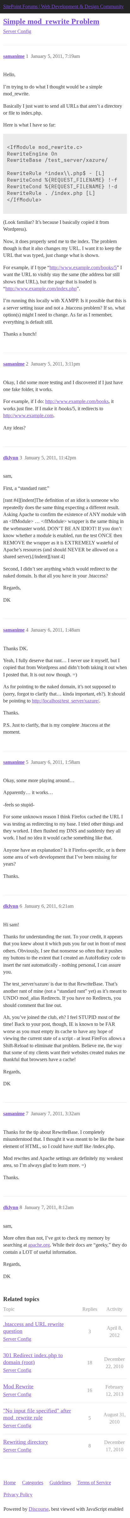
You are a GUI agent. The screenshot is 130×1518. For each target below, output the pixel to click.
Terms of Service (94, 1482)
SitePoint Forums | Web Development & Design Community (63, 6)
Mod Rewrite (18, 1386)
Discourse (39, 1509)
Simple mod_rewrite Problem (51, 21)
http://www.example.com (28, 415)
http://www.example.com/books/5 (83, 267)
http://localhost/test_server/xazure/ (65, 700)
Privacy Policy (17, 1494)
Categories (32, 1482)
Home (9, 1482)
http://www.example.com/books (77, 401)
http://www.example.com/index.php (41, 288)
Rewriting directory (25, 1442)
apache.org (39, 1245)
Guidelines (60, 1482)
